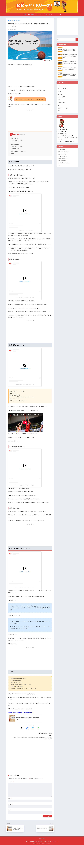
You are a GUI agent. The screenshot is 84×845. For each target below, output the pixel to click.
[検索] (77, 39)
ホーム (24, 14)
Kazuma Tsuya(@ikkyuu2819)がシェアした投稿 (25, 297)
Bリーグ (16, 737)
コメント (11, 782)
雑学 (59, 110)
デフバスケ (27, 737)
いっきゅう (21, 737)
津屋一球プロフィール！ (16, 144)
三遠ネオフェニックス (36, 737)
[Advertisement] (30, 75)
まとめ (12, 153)
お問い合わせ (31, 14)
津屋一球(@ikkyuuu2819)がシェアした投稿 (24, 230)
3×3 (58, 86)
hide (23, 134)
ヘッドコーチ (61, 94)
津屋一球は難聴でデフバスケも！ (18, 151)
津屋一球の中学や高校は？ (17, 140)
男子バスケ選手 (48, 733)
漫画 (59, 99)
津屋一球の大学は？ (16, 141)
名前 (10, 798)
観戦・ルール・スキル (63, 108)
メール (10, 804)
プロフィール (39, 14)
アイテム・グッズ (62, 88)
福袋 (59, 105)
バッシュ (60, 91)
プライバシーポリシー (48, 14)
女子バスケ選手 (61, 97)
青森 (51, 739)
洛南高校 (49, 737)
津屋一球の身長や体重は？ (17, 146)
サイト (9, 810)
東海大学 (44, 737)
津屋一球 (47, 739)
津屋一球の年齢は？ (16, 148)
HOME (43, 838)
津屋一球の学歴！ (15, 138)
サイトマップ (58, 14)
